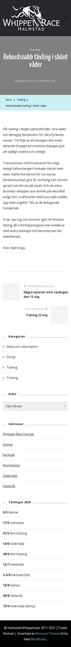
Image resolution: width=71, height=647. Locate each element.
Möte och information (22, 347)
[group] (35, 559)
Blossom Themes (47, 633)
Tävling (34, 50)
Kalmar (8, 444)
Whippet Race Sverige (18, 434)
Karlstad (9, 455)
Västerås (9, 486)
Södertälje (10, 476)
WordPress (38, 639)
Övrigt (11, 357)
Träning (12, 378)
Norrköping (11, 465)
